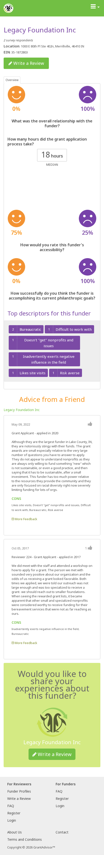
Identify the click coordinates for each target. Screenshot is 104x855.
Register (13, 813)
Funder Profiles (19, 791)
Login (11, 820)
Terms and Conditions (24, 839)
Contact (62, 832)
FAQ (10, 805)
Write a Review (28, 63)
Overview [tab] (12, 80)
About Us (14, 832)
